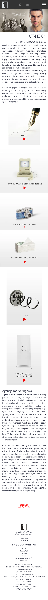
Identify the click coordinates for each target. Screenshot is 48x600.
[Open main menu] (44, 4)
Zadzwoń (24, 504)
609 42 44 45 (24, 507)
